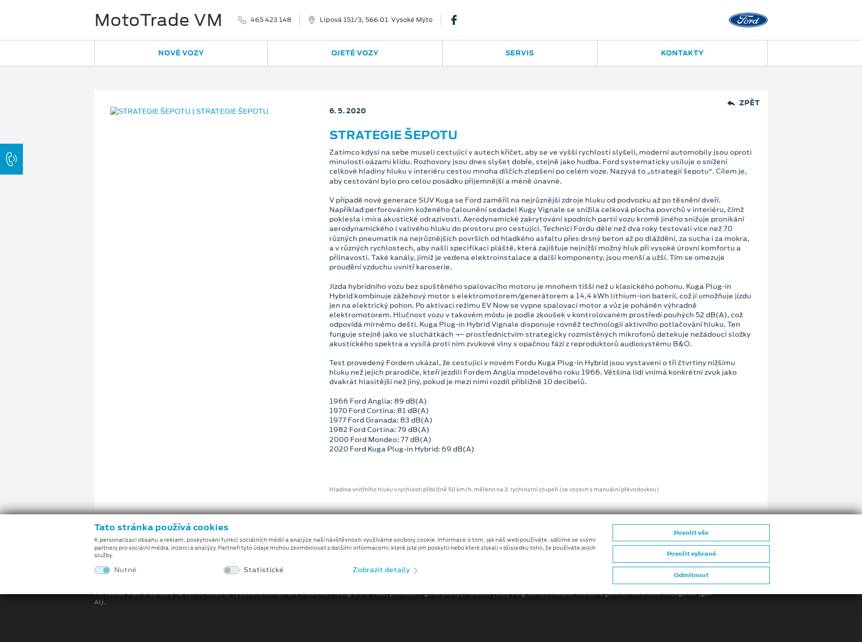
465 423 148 (270, 19)
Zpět (749, 103)
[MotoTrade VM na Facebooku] (458, 20)
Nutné (125, 570)
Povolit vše (691, 533)
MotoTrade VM (158, 20)
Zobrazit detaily (382, 570)
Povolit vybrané (691, 554)
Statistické (263, 570)
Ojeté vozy (355, 53)
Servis (519, 53)
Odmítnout (691, 575)
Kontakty (682, 53)
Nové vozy (181, 53)
